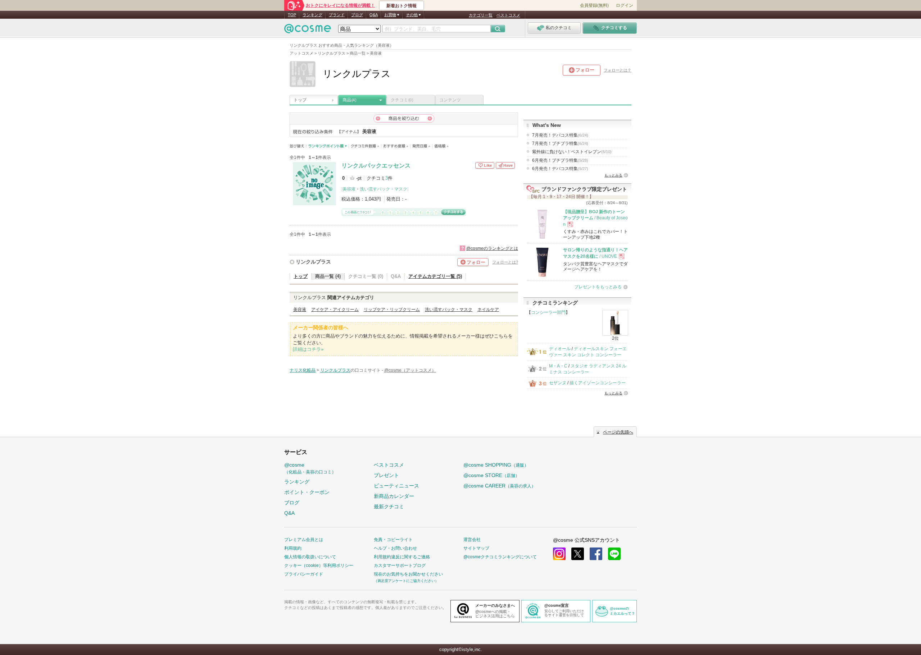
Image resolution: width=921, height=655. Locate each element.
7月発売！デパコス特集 (560, 135)
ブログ (357, 15)
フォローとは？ (617, 70)
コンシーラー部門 (548, 312)
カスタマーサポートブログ (400, 565)
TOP (292, 15)
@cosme (310, 468)
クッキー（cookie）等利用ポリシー (318, 565)
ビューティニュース (396, 486)
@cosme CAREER (499, 486)
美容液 (348, 189)
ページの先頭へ (618, 432)
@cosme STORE (491, 475)
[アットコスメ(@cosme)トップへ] (307, 30)
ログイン (624, 5)
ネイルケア (488, 309)
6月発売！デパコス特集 (560, 168)
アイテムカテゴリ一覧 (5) (435, 276)
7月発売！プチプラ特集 (560, 143)
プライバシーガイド (303, 574)
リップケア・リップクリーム (392, 309)
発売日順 (421, 146)
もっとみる (613, 175)
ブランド (337, 15)
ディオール (560, 348)
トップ (300, 99)
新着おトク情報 (401, 5)
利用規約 (292, 548)
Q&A (373, 15)
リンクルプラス (313, 262)
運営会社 (472, 539)
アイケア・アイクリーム (335, 309)
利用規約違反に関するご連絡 (402, 556)
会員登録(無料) (594, 5)
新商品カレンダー (394, 496)
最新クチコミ (389, 506)
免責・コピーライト (393, 539)
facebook (596, 554)
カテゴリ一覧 (481, 15)
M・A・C (558, 365)
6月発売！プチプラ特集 (560, 160)
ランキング (312, 15)
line (614, 554)
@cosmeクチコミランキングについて (500, 556)
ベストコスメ (508, 15)
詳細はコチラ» (308, 349)
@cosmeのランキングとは (492, 248)
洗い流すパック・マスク (383, 189)
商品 (349, 99)
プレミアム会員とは (303, 539)
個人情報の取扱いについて (310, 556)
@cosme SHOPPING (495, 465)
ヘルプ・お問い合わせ (395, 548)
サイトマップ (476, 548)
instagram (559, 554)
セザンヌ (557, 382)
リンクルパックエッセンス (375, 165)
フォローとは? (505, 262)
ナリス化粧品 (303, 370)
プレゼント (386, 475)
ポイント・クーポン (307, 492)
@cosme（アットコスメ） (410, 370)
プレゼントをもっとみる (598, 286)
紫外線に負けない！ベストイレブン (572, 151)
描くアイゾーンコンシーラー (598, 382)
